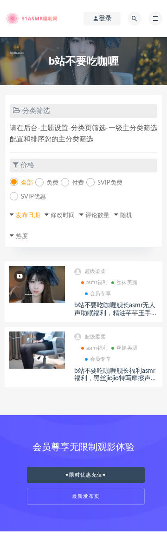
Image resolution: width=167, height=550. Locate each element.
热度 (22, 236)
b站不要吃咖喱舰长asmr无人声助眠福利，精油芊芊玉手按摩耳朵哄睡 (115, 313)
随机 (126, 215)
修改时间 (63, 215)
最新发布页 (86, 496)
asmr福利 (97, 282)
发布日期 (28, 215)
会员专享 (100, 293)
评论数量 (97, 215)
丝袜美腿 (126, 282)
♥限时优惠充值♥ (85, 474)
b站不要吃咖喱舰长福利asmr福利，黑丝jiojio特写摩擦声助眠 (115, 379)
